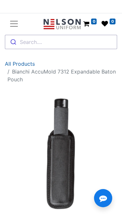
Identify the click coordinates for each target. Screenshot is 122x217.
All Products (20, 64)
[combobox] (61, 42)
